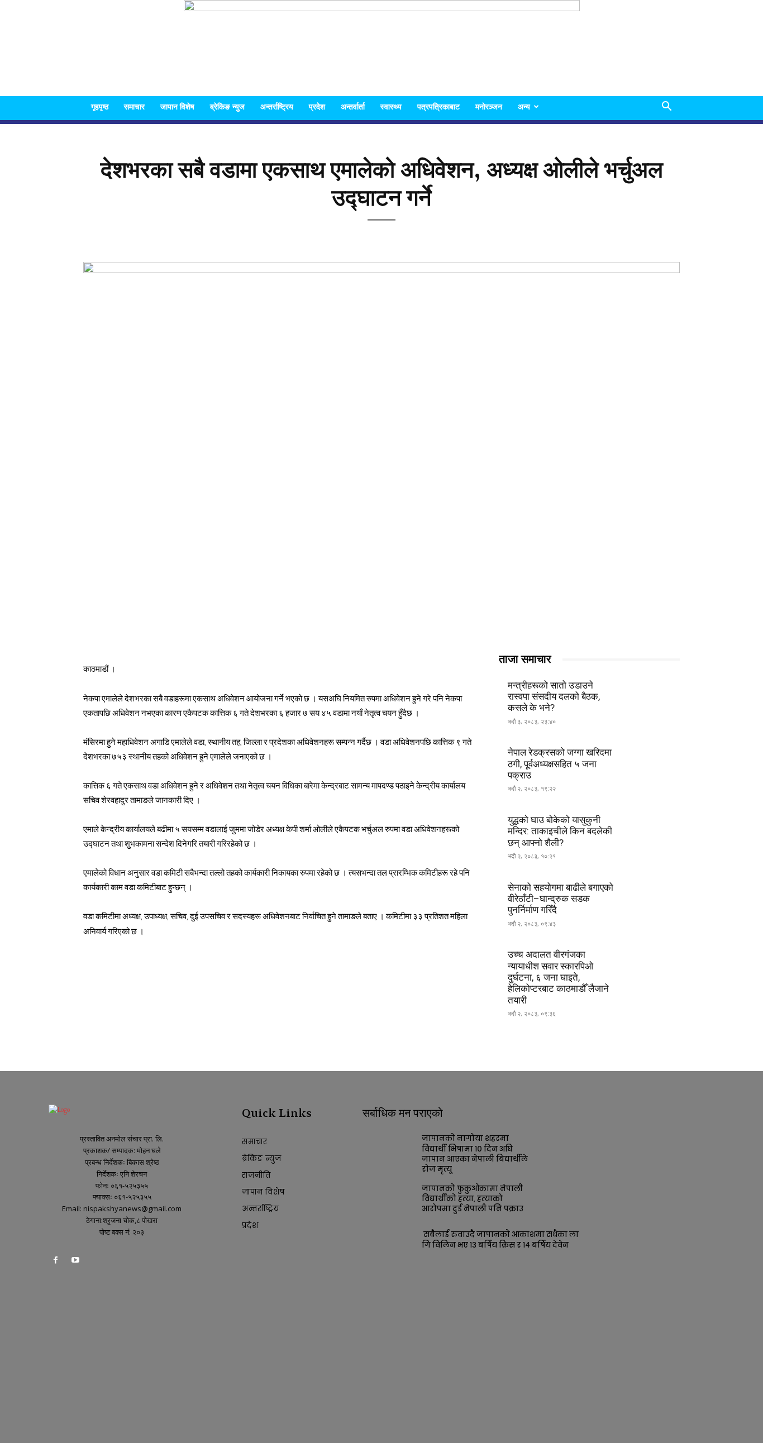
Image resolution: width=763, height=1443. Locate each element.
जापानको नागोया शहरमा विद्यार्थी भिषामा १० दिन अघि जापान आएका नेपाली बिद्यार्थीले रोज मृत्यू (475, 1153)
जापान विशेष (177, 106)
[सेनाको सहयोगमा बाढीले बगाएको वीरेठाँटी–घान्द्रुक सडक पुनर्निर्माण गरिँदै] (653, 897)
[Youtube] (75, 1262)
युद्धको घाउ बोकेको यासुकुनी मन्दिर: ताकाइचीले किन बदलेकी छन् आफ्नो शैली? (560, 831)
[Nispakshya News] (382, 48)
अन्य (524, 106)
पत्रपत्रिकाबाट (438, 106)
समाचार (134, 106)
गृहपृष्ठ (99, 106)
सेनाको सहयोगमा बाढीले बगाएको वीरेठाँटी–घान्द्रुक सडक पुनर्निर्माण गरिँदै (560, 899)
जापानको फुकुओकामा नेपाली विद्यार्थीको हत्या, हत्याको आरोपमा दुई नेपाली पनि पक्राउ (472, 1198)
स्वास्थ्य (391, 106)
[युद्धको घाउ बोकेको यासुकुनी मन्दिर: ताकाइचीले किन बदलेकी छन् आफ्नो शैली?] (653, 830)
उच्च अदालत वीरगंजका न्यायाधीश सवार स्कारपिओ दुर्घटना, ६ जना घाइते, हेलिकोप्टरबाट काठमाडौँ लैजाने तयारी (558, 977)
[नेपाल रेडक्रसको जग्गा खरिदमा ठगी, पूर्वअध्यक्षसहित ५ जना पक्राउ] (653, 762)
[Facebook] (56, 1262)
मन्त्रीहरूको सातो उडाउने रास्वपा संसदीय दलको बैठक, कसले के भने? (554, 697)
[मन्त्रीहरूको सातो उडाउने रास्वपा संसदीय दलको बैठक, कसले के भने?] (653, 695)
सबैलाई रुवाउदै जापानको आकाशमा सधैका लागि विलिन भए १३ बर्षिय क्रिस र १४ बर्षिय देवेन (500, 1239)
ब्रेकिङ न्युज (227, 106)
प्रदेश (317, 106)
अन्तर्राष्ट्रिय (276, 106)
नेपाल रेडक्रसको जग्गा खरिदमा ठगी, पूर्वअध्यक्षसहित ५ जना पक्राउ (560, 764)
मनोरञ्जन (488, 106)
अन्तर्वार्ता (353, 106)
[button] (666, 107)
